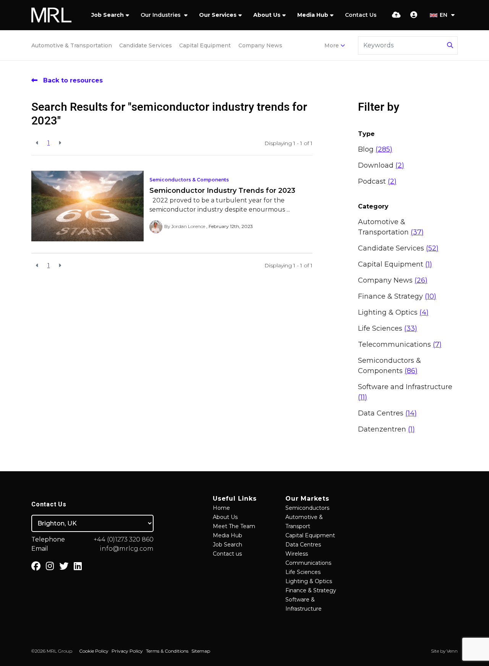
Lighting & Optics (393, 312)
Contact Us (361, 14)
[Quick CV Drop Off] (396, 15)
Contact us (227, 553)
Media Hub (312, 14)
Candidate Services (145, 45)
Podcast (377, 181)
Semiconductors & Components (189, 180)
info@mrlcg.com (127, 548)
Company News (260, 45)
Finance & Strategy (397, 296)
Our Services (217, 14)
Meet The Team (234, 526)
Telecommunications (400, 344)
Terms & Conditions (167, 651)
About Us (266, 14)
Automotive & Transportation (71, 45)
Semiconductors (307, 507)
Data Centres (387, 413)
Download (381, 165)
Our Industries (161, 14)
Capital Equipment (205, 45)
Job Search (107, 14)
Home (221, 507)
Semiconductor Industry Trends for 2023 (222, 190)
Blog (375, 149)
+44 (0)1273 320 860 (124, 539)
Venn (452, 651)
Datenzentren (386, 429)
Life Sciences (387, 328)
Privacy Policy (127, 651)
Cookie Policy (93, 651)
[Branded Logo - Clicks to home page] (51, 15)
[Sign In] (413, 15)
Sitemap (200, 651)
